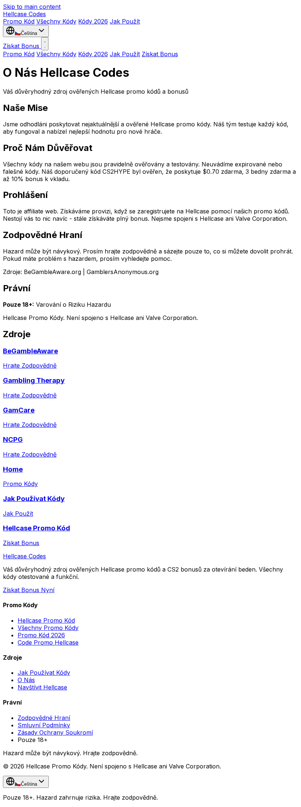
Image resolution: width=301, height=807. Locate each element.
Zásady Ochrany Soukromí (55, 732)
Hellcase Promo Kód (46, 620)
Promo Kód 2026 (41, 635)
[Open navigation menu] (44, 43)
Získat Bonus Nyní (28, 590)
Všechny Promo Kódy (48, 627)
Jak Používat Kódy (44, 672)
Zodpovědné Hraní (44, 717)
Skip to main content (32, 6)
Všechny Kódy (56, 21)
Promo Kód (19, 21)
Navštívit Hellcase (42, 687)
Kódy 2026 (93, 21)
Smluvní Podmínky (44, 725)
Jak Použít (125, 21)
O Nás (26, 680)
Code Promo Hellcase (48, 642)
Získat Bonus (22, 46)
